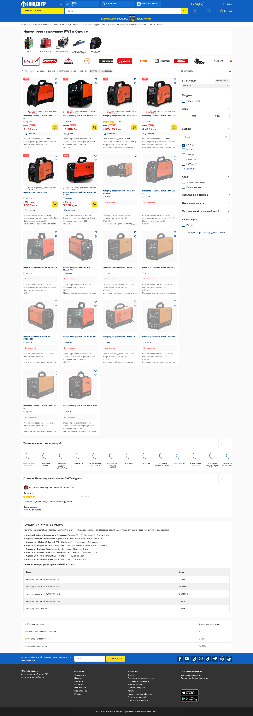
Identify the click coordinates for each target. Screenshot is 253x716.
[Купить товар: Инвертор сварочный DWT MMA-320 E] (134, 127)
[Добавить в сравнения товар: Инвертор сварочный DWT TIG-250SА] (175, 305)
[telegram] (215, 659)
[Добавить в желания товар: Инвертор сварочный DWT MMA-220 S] (56, 79)
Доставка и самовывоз (138, 681)
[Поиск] (184, 11)
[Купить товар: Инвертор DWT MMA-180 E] (55, 204)
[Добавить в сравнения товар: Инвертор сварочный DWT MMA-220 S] (56, 83)
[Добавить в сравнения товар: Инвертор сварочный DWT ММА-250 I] (95, 375)
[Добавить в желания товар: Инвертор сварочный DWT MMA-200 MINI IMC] (135, 156)
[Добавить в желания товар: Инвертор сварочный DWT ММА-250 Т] (175, 232)
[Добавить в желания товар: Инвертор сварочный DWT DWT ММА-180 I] (56, 301)
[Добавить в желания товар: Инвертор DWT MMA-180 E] (56, 156)
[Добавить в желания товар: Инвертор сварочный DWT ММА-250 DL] (56, 371)
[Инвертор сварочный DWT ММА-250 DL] (40, 385)
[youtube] (187, 659)
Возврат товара (135, 684)
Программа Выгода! (137, 697)
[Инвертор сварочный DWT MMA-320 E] (120, 94)
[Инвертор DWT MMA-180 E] (40, 170)
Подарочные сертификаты (140, 694)
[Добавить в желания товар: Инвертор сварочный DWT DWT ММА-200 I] (95, 232)
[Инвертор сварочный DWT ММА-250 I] (80, 385)
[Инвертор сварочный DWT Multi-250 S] (80, 94)
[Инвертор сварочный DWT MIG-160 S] (80, 316)
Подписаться (116, 659)
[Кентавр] (199, 61)
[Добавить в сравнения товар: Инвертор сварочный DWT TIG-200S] (135, 305)
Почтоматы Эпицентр (138, 700)
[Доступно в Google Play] (190, 698)
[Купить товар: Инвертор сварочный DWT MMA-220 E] (174, 127)
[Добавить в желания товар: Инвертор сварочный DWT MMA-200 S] (175, 156)
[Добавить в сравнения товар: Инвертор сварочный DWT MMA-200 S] (175, 160)
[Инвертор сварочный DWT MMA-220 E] (159, 94)
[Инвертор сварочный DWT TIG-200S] (120, 316)
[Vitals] (68, 61)
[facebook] (180, 659)
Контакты (78, 681)
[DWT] (31, 61)
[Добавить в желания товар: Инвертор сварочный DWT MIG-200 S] (56, 232)
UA (61, 4)
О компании (80, 675)
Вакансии (78, 684)
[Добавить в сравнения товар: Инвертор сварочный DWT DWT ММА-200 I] (95, 236)
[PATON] (50, 61)
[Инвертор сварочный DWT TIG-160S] (120, 247)
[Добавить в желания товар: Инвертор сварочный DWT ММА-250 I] (95, 371)
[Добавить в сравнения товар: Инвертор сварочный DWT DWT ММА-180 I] (56, 305)
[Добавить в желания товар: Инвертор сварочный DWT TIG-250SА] (175, 301)
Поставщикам (80, 688)
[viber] (201, 659)
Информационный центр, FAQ (34, 674)
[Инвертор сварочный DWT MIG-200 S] (40, 247)
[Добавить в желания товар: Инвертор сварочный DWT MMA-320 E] (135, 79)
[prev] (221, 443)
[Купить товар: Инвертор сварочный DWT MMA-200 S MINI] (94, 204)
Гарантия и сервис (136, 688)
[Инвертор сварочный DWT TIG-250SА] (159, 316)
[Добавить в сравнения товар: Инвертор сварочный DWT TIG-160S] (135, 236)
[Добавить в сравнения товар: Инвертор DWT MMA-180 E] (56, 160)
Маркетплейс (80, 691)
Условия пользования (191, 675)
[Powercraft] (87, 61)
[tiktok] (208, 659)
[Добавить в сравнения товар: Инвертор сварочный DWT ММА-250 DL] (56, 375)
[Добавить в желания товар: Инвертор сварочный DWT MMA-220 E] (175, 79)
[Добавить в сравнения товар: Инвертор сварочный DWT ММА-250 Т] (175, 236)
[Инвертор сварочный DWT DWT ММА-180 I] (40, 316)
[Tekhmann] (106, 61)
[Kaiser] (125, 61)
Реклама (78, 694)
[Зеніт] (181, 61)
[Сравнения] (195, 11)
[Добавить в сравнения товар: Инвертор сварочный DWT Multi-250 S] (95, 83)
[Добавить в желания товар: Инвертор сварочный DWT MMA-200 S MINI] (95, 156)
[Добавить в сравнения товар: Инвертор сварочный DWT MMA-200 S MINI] (95, 160)
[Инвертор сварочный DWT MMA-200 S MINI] (80, 170)
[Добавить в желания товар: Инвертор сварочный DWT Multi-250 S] (95, 79)
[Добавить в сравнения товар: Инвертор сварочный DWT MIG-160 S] (95, 305)
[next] (228, 443)
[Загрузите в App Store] (190, 692)
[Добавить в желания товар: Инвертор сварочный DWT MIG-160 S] (95, 301)
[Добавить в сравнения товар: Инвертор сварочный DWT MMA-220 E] (175, 83)
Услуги (131, 691)
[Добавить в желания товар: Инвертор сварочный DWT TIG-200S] (135, 301)
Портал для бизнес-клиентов (194, 678)
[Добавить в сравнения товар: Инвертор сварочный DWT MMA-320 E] (135, 83)
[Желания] (209, 11)
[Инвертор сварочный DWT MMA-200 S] (159, 170)
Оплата (131, 675)
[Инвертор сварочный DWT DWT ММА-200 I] (80, 247)
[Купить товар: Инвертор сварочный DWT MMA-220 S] (55, 127)
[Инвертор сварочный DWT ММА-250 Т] (159, 247)
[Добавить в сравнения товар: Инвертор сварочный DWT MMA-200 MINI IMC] (135, 160)
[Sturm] (143, 61)
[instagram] (194, 659)
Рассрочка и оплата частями (141, 678)
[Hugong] (162, 61)
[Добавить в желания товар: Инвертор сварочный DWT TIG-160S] (135, 232)
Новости (78, 678)
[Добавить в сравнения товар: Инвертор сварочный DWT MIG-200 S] (56, 236)
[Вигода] (197, 4)
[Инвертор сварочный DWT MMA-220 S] (40, 94)
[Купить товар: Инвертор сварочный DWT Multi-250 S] (94, 127)
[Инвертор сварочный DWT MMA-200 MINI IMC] (120, 170)
